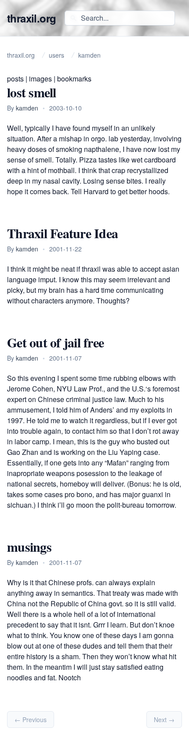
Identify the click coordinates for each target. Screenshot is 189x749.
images (40, 79)
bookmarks (74, 79)
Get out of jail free (55, 342)
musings (29, 546)
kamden (27, 107)
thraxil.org (31, 18)
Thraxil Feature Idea (62, 233)
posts (15, 79)
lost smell (31, 92)
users (56, 55)
